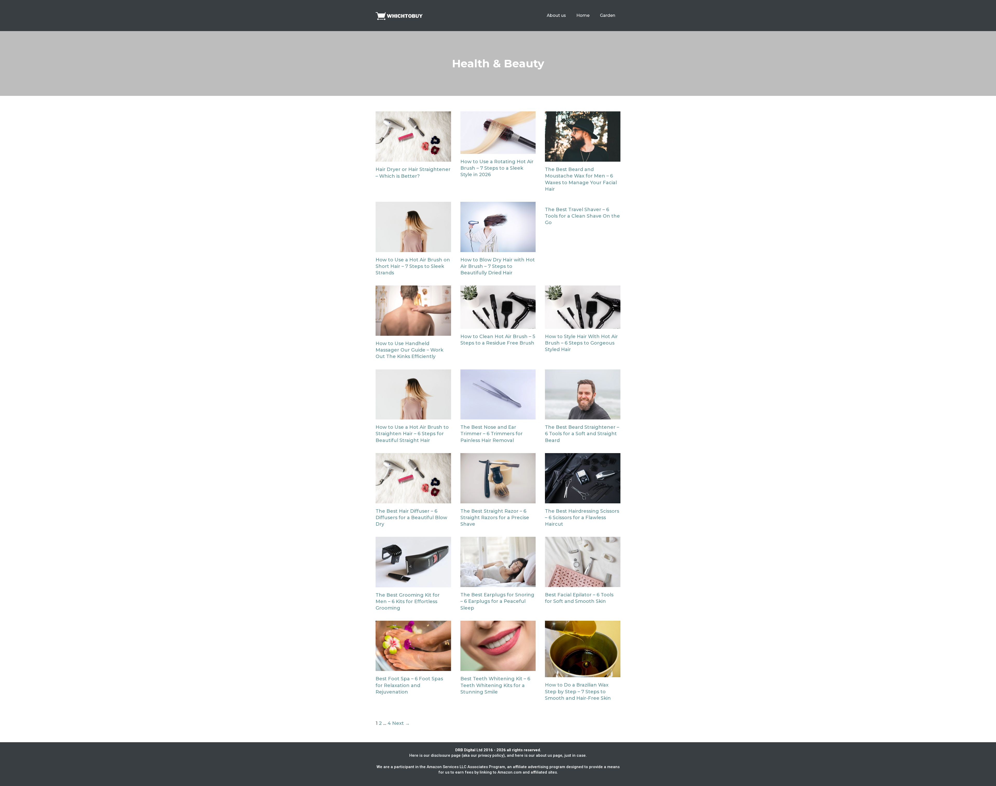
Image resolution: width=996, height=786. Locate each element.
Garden (607, 15)
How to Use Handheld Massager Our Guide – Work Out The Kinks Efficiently (409, 350)
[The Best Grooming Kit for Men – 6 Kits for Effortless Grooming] (413, 584)
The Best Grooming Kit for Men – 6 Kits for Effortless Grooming (408, 601)
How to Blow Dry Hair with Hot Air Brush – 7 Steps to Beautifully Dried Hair (497, 266)
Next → (401, 723)
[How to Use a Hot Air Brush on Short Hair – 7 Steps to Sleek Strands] (413, 248)
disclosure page (446, 755)
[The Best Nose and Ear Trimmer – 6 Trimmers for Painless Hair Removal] (498, 416)
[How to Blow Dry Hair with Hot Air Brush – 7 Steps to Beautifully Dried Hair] (498, 249)
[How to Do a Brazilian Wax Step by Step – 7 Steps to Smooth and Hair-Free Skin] (582, 674)
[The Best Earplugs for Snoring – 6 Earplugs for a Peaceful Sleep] (498, 584)
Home (583, 15)
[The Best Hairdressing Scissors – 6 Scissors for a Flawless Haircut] (582, 500)
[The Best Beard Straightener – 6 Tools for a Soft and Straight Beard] (582, 416)
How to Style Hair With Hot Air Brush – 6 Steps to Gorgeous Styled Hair (581, 343)
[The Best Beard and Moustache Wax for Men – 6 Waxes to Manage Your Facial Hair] (582, 158)
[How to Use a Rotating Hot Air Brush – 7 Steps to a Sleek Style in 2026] (498, 150)
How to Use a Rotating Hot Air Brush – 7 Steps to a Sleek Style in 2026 (497, 168)
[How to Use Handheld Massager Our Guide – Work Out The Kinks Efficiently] (413, 332)
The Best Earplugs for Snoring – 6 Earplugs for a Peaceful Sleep (497, 601)
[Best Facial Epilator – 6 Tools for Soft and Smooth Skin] (582, 584)
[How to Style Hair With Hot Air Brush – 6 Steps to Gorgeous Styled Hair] (582, 325)
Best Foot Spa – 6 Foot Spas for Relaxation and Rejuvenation (409, 685)
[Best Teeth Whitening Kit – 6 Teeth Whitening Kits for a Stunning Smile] (498, 667)
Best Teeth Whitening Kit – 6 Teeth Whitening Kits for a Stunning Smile (495, 685)
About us (556, 15)
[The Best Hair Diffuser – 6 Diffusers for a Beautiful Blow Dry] (413, 500)
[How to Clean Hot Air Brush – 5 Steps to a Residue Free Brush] (498, 325)
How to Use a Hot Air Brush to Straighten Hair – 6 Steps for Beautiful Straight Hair (412, 433)
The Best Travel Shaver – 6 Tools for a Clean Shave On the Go (582, 216)
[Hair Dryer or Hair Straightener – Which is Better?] (413, 158)
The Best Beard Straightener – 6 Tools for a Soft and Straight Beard (582, 433)
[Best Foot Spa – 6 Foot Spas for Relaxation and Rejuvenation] (413, 667)
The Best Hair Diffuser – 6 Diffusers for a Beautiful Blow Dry (411, 517)
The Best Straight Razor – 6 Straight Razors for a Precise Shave (494, 517)
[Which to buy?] (401, 15)
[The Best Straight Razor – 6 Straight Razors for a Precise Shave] (498, 500)
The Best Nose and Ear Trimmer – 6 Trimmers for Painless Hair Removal (491, 433)
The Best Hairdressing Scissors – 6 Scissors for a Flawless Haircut (582, 517)
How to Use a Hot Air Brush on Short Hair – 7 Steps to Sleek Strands (413, 266)
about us (544, 755)
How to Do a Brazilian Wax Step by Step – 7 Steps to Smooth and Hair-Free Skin (578, 691)
